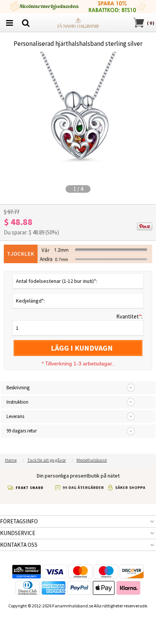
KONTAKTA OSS (18, 544)
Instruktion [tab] (17, 402)
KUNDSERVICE (17, 533)
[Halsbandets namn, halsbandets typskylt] (78, 22)
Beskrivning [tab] (18, 387)
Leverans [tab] (15, 416)
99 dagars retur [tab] (21, 431)
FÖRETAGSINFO (19, 521)
